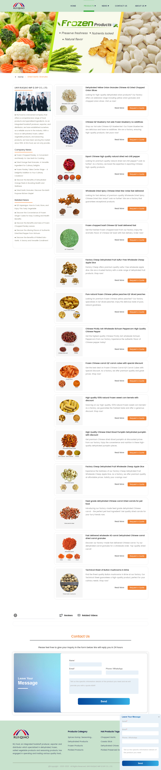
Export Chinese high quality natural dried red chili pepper (113, 156)
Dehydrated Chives (110, 745)
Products (89, 5)
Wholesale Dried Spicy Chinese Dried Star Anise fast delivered (115, 190)
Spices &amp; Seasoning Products (79, 737)
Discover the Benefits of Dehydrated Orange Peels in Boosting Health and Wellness (30, 183)
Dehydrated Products (78, 741)
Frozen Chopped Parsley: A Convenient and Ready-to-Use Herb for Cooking (31, 157)
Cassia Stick (106, 741)
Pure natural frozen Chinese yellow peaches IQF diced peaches (115, 294)
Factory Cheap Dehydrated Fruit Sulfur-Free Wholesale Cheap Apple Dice (115, 261)
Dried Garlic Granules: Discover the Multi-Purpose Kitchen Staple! (32, 192)
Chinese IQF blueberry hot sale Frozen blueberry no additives (114, 122)
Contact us (121, 5)
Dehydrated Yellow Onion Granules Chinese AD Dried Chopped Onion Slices (115, 89)
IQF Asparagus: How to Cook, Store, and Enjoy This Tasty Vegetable (32, 207)
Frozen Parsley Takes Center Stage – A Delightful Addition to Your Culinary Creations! (31, 172)
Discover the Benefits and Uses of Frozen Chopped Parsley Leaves (32, 225)
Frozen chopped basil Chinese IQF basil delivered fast (111, 225)
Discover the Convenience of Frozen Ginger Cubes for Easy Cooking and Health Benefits (32, 215)
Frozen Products (75, 745)
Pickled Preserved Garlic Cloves (112, 750)
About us (139, 5)
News (104, 5)
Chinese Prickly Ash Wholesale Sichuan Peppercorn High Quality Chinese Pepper (116, 330)
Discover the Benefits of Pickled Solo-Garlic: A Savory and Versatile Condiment (31, 239)
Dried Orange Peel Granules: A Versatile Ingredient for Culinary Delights (32, 164)
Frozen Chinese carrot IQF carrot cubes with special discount (114, 363)
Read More (119, 108)
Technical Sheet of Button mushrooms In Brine (107, 570)
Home (73, 5)
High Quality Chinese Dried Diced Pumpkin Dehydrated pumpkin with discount (116, 434)
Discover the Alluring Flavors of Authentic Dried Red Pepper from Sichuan (32, 232)
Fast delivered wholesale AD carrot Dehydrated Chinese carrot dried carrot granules (115, 537)
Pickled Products (75, 750)
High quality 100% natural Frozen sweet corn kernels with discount (112, 399)
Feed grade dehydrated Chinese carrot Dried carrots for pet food (114, 502)
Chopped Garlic (108, 737)
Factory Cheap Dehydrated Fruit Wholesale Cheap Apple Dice (115, 466)
